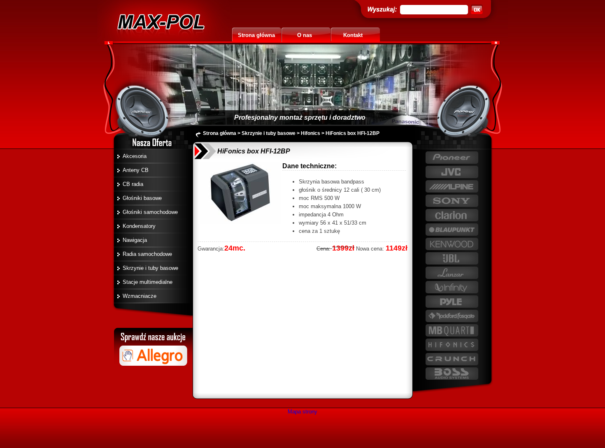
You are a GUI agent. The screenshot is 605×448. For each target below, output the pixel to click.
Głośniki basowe (142, 198)
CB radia (133, 184)
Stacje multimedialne (147, 282)
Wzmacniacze (139, 296)
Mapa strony (302, 412)
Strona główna (256, 35)
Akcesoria (135, 156)
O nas (304, 35)
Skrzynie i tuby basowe (150, 268)
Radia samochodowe (147, 254)
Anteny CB (136, 170)
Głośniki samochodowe (150, 212)
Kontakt (353, 35)
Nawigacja (135, 240)
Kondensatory (139, 226)
